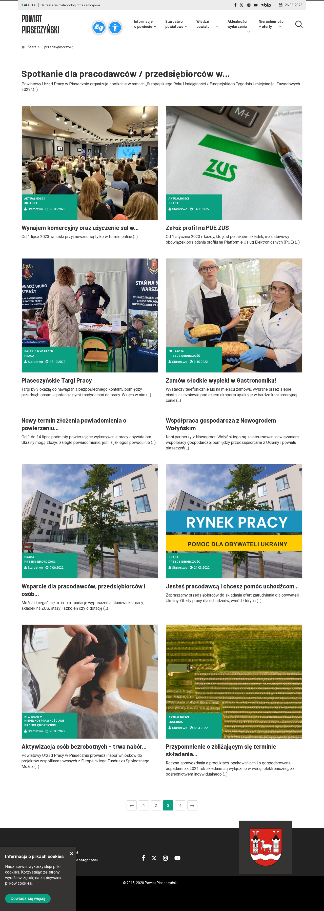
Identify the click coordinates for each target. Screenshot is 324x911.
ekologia (176, 722)
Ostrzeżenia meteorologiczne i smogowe (70, 5)
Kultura (30, 203)
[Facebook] (235, 5)
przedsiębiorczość (58, 47)
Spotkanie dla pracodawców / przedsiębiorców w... (126, 73)
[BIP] (266, 5)
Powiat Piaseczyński (40, 24)
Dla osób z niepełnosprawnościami (44, 719)
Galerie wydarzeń (38, 351)
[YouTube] (255, 5)
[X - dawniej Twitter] (242, 5)
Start (32, 47)
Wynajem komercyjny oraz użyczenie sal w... (80, 227)
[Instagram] (248, 5)
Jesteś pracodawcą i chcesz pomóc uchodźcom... (232, 586)
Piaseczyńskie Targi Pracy (57, 380)
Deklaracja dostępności (77, 860)
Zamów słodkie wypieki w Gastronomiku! (221, 380)
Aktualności (34, 198)
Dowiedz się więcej (28, 898)
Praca (173, 203)
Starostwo (35, 209)
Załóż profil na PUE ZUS (197, 227)
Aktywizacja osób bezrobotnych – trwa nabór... (84, 746)
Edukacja (176, 351)
